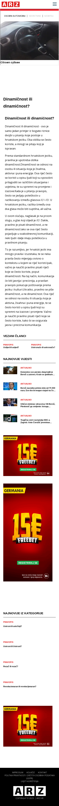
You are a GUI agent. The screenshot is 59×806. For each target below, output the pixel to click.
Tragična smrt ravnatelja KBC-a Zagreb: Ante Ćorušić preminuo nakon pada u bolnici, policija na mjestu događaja (35, 421)
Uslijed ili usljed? (11, 347)
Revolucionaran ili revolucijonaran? (19, 686)
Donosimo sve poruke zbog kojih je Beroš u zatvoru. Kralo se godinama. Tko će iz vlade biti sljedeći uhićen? (37, 373)
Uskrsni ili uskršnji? (12, 626)
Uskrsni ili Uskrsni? (12, 646)
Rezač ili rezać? (10, 666)
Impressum (17, 772)
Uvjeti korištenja (29, 781)
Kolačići (31, 772)
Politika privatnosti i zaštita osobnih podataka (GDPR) (30, 777)
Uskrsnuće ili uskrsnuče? (43, 347)
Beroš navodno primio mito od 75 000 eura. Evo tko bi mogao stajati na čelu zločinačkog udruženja (37, 389)
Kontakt (42, 772)
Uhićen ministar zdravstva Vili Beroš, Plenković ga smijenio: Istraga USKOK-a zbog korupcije (37, 405)
